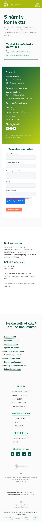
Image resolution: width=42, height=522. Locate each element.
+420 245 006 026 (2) (17, 95)
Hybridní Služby (19, 402)
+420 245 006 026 (28, 494)
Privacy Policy (26, 518)
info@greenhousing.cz (16, 83)
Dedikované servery (21, 391)
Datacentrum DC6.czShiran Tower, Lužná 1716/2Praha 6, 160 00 (21, 479)
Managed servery (20, 395)
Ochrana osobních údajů (8, 518)
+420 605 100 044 (16, 80)
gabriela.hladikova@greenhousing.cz (21, 98)
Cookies (17, 518)
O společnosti (21, 418)
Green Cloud (18, 399)
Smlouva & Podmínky (36, 518)
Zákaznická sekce (21, 438)
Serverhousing (18, 406)
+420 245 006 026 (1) (20, 51)
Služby (18, 422)
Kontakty (19, 426)
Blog (15, 442)
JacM (24, 514)
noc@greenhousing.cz (20, 55)
